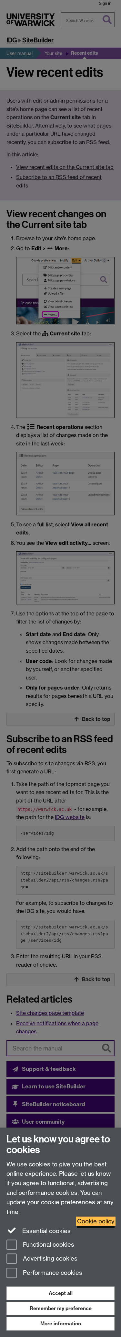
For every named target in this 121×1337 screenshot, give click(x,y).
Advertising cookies (49, 1259)
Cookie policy (96, 1221)
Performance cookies (51, 1273)
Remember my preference (61, 1308)
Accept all (61, 1293)
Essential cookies (46, 1231)
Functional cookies (47, 1244)
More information (60, 1323)
